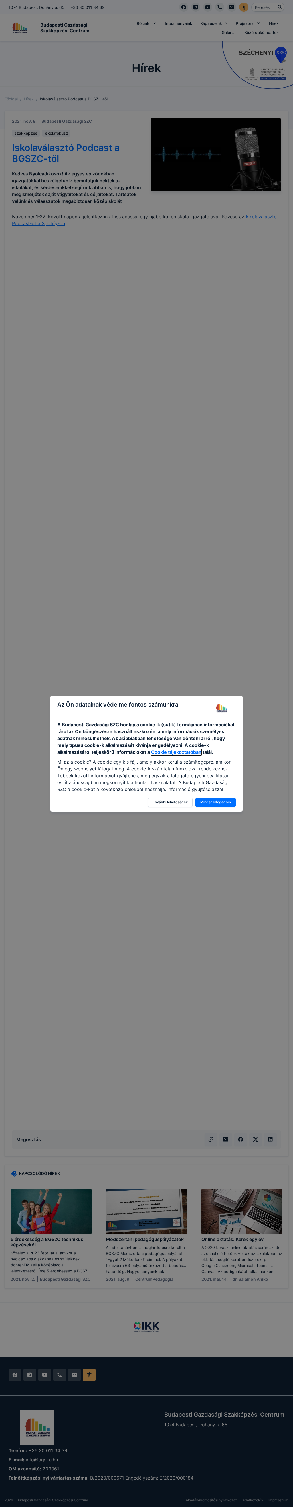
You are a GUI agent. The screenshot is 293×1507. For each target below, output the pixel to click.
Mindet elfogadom (215, 802)
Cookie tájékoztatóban (176, 752)
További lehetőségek (170, 802)
